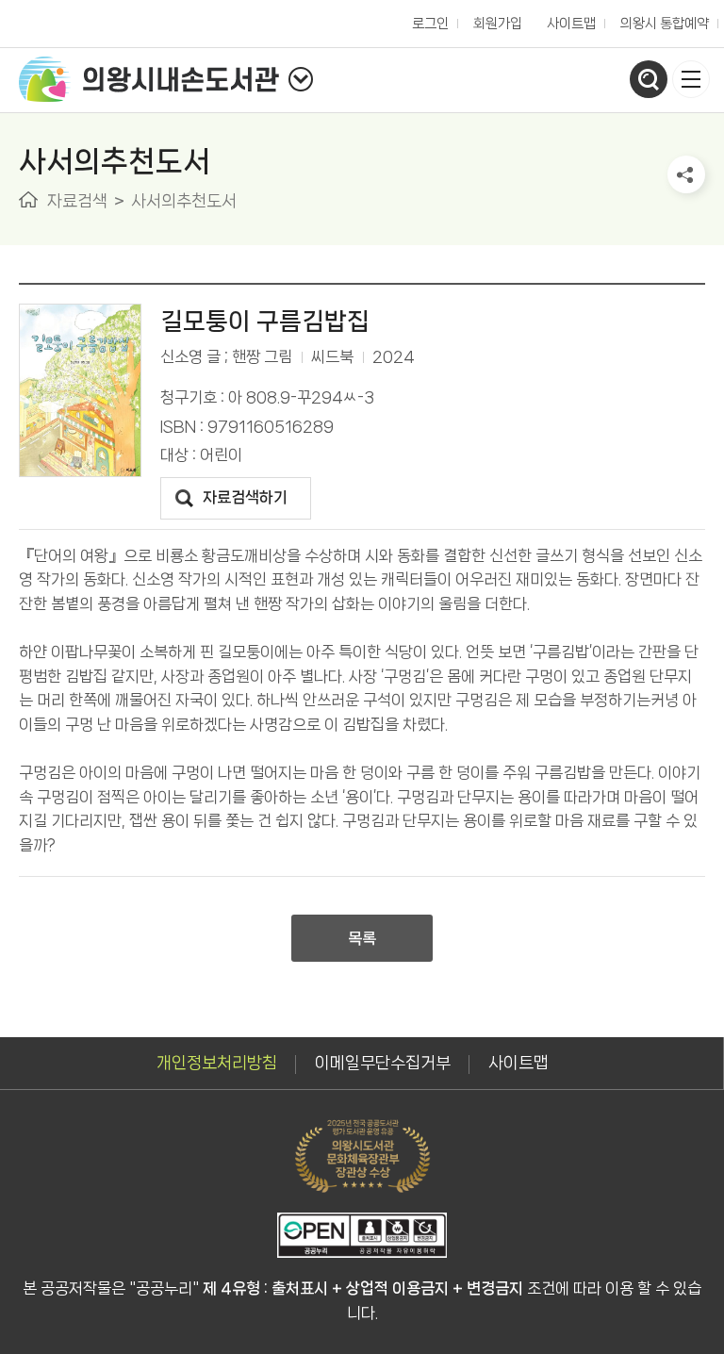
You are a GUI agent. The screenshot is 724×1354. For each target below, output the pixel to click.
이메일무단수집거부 (383, 1062)
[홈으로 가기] (28, 199)
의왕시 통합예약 (660, 19)
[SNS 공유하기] (686, 174)
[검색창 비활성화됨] (648, 79)
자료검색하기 (245, 496)
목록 (362, 938)
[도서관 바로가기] (300, 79)
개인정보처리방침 (216, 1062)
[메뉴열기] (691, 79)
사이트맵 (571, 23)
